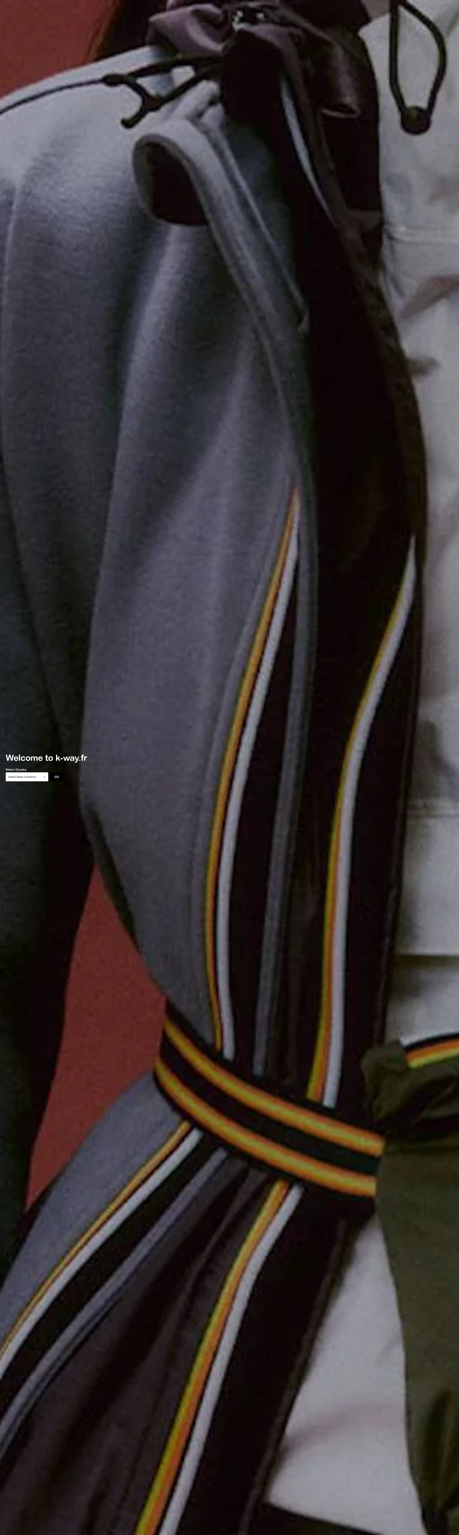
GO (56, 777)
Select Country (16, 769)
